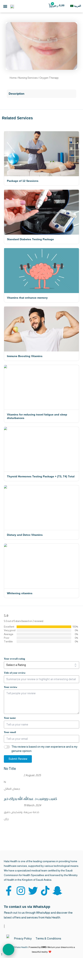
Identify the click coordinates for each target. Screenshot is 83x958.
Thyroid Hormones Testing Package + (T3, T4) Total (41, 476)
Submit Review (17, 758)
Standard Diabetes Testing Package (30, 239)
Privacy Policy (23, 938)
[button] (5, 6)
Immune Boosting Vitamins (24, 356)
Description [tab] (16, 93)
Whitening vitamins (19, 593)
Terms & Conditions (48, 938)
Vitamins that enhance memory (27, 297)
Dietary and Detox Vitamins (25, 534)
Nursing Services (28, 77)
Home (13, 77)
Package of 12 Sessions (22, 180)
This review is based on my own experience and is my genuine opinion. (44, 748)
